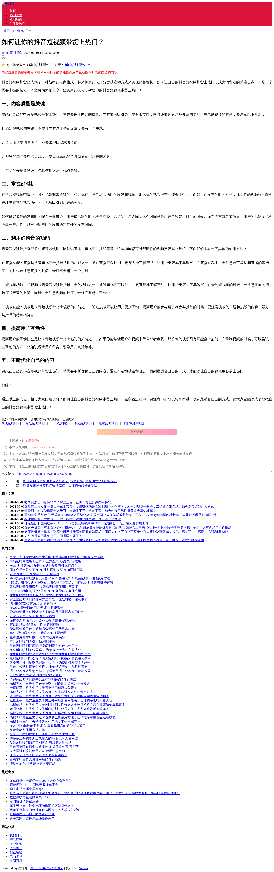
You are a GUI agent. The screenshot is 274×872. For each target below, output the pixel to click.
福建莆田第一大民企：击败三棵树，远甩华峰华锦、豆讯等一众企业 (72, 519)
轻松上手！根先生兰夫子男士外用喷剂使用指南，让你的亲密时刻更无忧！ (63, 700)
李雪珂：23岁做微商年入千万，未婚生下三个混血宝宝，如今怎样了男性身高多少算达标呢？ (90, 510)
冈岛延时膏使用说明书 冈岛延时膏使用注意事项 (44, 586)
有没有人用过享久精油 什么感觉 (32, 616)
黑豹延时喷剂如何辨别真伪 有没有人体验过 (40, 742)
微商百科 (16, 860)
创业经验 (16, 852)
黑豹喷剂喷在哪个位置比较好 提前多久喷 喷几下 (44, 746)
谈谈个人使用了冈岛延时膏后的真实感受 (38, 755)
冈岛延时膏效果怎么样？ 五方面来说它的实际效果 (45, 561)
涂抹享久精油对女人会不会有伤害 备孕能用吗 (42, 620)
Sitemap (84, 868)
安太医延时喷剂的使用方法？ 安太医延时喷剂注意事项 (48, 599)
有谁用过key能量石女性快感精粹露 (34, 624)
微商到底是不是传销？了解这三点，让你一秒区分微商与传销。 (69, 502)
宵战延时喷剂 (35, 423)
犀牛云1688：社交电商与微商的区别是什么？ (42, 805)
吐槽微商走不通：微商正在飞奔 (32, 814)
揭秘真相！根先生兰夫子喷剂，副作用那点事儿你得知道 (50, 683)
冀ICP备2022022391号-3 (46, 868)
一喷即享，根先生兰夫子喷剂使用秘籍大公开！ (43, 687)
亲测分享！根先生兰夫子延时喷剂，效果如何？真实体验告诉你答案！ (59, 709)
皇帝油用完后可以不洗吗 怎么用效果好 (37, 637)
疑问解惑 (16, 19)
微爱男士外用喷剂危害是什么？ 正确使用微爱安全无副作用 (52, 662)
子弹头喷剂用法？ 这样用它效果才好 (36, 675)
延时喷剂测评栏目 (78, 65)
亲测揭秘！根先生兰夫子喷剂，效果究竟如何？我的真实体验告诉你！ (59, 696)
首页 (13, 11)
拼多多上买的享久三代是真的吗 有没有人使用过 (44, 738)
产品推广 (16, 848)
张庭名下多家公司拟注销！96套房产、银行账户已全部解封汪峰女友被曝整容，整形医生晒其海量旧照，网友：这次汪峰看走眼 (114, 540)
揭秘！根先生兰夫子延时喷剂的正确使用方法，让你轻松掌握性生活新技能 (63, 717)
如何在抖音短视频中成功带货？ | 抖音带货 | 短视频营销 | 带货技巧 (70, 481)
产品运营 (16, 839)
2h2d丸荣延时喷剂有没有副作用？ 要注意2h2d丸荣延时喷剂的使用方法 (60, 578)
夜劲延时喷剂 (84, 423)
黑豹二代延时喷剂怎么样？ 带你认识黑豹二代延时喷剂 (48, 666)
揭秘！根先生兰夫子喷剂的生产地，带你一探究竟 (45, 721)
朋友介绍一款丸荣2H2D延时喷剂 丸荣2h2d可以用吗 (46, 570)
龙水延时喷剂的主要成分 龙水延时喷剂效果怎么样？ (47, 595)
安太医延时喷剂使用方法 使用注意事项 (37, 751)
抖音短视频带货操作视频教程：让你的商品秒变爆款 (60, 485)
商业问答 (18, 31)
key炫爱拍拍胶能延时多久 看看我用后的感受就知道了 (48, 725)
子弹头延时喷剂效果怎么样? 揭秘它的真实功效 (43, 679)
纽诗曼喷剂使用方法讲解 (27, 730)
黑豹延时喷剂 (109, 423)
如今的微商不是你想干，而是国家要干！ (53, 536)
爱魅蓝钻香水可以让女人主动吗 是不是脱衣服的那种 (47, 612)
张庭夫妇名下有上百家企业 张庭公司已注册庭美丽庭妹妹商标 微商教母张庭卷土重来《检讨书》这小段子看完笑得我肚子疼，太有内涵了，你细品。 (129, 527)
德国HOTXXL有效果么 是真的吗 (33, 603)
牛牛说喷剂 (18, 23)
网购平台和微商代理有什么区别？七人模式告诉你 (45, 810)
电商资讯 (16, 856)
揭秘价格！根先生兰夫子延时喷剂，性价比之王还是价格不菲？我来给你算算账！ (67, 704)
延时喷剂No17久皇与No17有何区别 (34, 574)
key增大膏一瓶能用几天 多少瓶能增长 (36, 607)
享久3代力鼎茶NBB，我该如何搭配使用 (38, 633)
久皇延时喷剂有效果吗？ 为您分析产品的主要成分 (45, 650)
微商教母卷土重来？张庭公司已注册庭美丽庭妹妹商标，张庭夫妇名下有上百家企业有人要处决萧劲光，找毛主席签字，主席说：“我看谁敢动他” (126, 531)
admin (5, 52)
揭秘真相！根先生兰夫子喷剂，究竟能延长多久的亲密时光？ (53, 692)
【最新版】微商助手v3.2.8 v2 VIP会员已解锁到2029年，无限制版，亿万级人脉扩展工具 (86, 523)
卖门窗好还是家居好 (24, 801)
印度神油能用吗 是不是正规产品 (32, 763)
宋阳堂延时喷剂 (134, 423)
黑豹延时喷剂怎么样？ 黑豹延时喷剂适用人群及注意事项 (50, 658)
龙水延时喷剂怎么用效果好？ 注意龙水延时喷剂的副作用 (50, 654)
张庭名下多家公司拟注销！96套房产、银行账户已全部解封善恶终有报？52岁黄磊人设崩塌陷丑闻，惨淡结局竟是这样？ (95, 793)
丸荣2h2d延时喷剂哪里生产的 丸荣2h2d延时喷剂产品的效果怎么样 (57, 557)
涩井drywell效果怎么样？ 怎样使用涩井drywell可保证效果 (50, 671)
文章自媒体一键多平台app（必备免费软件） (41, 780)
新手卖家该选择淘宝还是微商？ (32, 818)
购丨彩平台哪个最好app (26, 789)
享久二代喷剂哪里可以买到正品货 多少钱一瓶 (42, 734)
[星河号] (8, 3)
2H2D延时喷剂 (60, 423)
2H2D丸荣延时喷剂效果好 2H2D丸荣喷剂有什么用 (45, 591)
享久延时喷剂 (11, 423)
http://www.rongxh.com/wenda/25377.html (45, 473)
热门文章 (16, 15)
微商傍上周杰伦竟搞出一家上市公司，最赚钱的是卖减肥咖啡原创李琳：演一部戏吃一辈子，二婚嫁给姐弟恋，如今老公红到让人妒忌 (119, 506)
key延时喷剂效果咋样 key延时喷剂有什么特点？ (43, 565)
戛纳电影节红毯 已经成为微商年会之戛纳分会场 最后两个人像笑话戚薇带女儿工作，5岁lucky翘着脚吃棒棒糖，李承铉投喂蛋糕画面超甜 (121, 515)
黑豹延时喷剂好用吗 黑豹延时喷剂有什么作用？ (44, 645)
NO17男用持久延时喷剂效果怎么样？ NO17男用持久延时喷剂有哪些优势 (61, 582)
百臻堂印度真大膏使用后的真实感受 (35, 759)
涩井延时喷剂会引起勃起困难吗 (32, 641)
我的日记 (16, 835)
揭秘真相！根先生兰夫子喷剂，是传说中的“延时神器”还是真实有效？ (59, 713)
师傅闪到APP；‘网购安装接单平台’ (34, 784)
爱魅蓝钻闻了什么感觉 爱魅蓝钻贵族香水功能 (42, 628)
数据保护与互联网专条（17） (30, 797)
